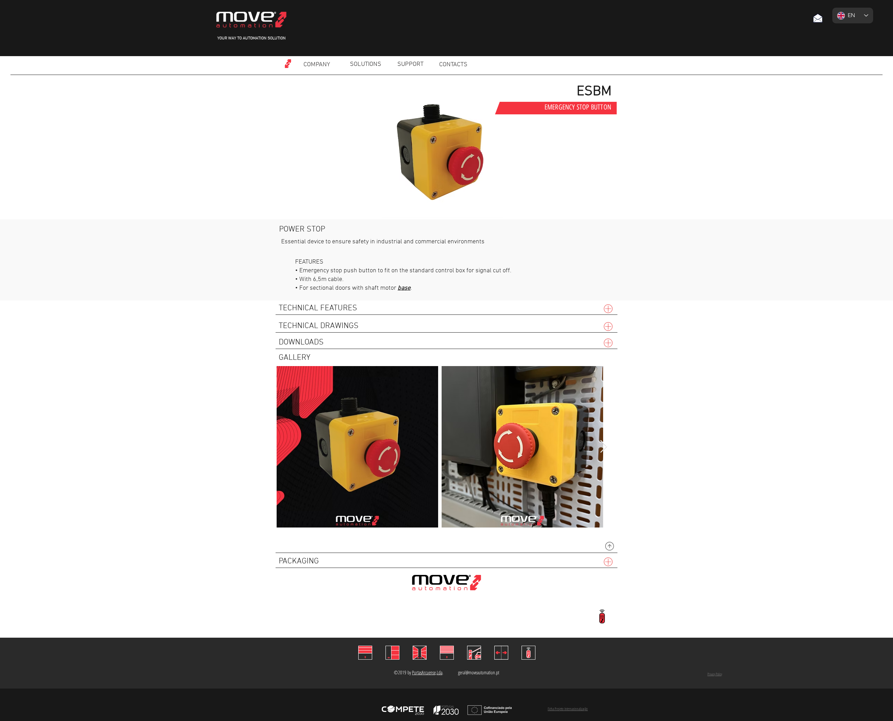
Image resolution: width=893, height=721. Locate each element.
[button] (817, 18)
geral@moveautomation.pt (478, 672)
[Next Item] (604, 447)
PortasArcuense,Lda (427, 672)
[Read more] (288, 63)
